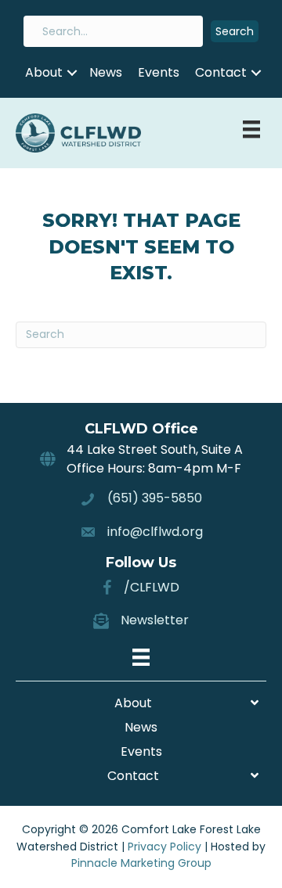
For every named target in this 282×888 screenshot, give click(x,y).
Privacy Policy (164, 846)
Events (158, 72)
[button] (234, 31)
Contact (221, 72)
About (44, 72)
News (105, 72)
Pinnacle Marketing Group (141, 863)
